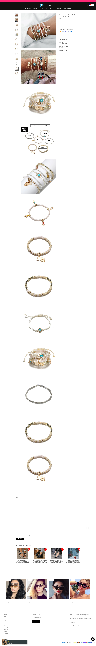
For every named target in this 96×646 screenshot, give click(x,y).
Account (77, 5)
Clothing (35, 8)
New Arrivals (28, 8)
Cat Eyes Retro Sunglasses (33, 600)
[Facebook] (70, 625)
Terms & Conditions (7, 627)
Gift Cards (59, 8)
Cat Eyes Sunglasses (53, 600)
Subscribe (36, 621)
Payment (16, 497)
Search (81, 5)
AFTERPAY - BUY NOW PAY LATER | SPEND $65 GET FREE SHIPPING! (48, 1)
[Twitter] (73, 625)
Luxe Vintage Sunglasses (12, 600)
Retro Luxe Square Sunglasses (77, 600)
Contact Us (6, 622)
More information (63, 55)
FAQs (5, 616)
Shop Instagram (67, 8)
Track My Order (6, 618)
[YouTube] (81, 625)
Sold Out (70, 26)
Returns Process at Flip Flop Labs (22, 492)
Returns (5, 625)
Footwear (41, 8)
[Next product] (82, 557)
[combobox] (91, 5)
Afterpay (5, 631)
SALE (54, 8)
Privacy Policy (6, 629)
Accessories (48, 8)
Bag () (86, 5)
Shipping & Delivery (7, 620)
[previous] (3, 589)
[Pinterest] (78, 625)
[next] (92, 589)
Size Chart (6, 633)
